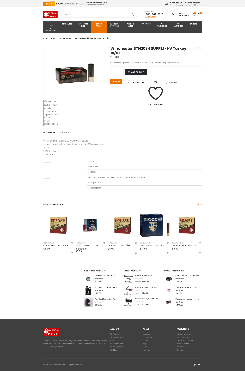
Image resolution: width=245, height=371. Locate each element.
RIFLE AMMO (67, 24)
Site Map (146, 350)
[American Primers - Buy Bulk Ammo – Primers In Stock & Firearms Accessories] (50, 14)
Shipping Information (186, 334)
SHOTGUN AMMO (98, 25)
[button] (81, 249)
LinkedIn (134, 82)
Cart (112, 340)
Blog (144, 343)
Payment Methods (117, 343)
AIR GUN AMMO (130, 25)
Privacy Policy (183, 343)
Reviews (180, 350)
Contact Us (147, 337)
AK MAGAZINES (162, 25)
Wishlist (113, 350)
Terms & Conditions (185, 340)
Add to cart (137, 72)
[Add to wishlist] (71, 243)
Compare (116, 81)
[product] (58, 225)
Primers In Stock (184, 347)
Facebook (124, 82)
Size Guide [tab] (64, 132)
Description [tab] (49, 132)
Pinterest (195, 365)
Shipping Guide (116, 347)
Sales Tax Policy (183, 337)
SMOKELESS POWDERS (115, 25)
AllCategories (51, 29)
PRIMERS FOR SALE (83, 25)
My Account (115, 334)
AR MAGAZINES (178, 25)
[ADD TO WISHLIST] (155, 82)
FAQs (145, 347)
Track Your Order (117, 337)
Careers (146, 340)
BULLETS (193, 24)
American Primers (50, 340)
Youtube (199, 365)
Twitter (129, 82)
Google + (138, 82)
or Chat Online (150, 17)
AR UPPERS (146, 24)
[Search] (133, 14)
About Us (146, 334)
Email (143, 82)
